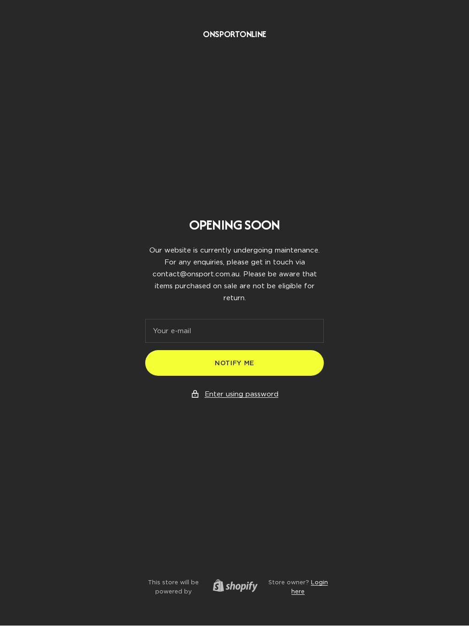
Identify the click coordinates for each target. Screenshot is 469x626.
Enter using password (241, 394)
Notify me (234, 363)
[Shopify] (232, 587)
